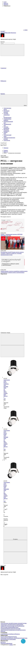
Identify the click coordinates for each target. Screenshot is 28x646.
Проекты (6, 4)
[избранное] (15, 558)
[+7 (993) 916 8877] (12, 620)
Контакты (13, 32)
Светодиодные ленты (6, 623)
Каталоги (3, 636)
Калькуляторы (20, 638)
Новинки (6, 147)
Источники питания (6, 111)
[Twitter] (12, 296)
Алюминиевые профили (7, 119)
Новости (6, 3)
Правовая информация (6, 643)
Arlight (11, 644)
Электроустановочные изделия (11, 630)
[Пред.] (12, 339)
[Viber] (12, 308)
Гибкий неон (5, 133)
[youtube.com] (12, 609)
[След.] (12, 351)
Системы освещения (6, 127)
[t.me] (12, 597)
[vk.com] (12, 586)
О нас (5, 1)
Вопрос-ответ (13, 638)
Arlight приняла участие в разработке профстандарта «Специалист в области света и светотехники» (14, 272)
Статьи (8, 638)
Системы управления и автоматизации (14, 624)
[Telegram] (12, 331)
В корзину (15, 539)
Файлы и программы (10, 639)
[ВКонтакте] (12, 285)
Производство (7, 634)
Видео (7, 636)
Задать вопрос (4, 157)
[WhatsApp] (12, 30)
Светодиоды (7, 140)
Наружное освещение (6, 130)
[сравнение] (15, 546)
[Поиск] (12, 50)
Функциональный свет (11, 626)
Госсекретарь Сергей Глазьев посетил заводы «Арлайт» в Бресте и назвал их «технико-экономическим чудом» (12, 253)
